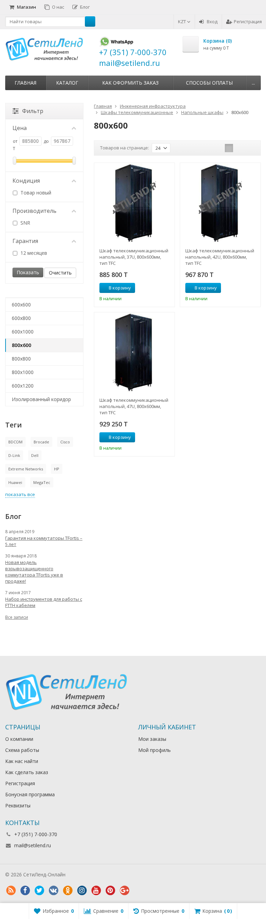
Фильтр (32, 111)
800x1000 (23, 372)
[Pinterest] (110, 890)
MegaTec (41, 482)
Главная (25, 82)
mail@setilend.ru (32, 845)
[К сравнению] (156, 288)
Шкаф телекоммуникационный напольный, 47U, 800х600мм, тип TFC (133, 406)
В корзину (120, 288)
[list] (240, 148)
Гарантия (25, 240)
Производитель (34, 210)
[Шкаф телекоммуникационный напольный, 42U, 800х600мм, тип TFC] (220, 203)
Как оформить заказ (130, 82)
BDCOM (15, 441)
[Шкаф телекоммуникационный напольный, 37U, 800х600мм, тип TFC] (134, 203)
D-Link (14, 455)
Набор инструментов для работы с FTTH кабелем (43, 602)
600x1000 (23, 331)
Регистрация (248, 21)
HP (56, 468)
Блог (85, 7)
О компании (19, 739)
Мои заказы (152, 739)
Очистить (60, 272)
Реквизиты (17, 805)
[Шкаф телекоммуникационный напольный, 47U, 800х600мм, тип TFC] (134, 352)
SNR (24, 222)
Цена (19, 127)
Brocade (41, 441)
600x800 (21, 318)
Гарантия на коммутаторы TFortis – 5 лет (43, 541)
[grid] (229, 148)
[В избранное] (167, 288)
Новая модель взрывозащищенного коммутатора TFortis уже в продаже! (34, 571)
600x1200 (23, 385)
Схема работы (22, 750)
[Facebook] (24, 890)
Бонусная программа (30, 794)
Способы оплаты (209, 82)
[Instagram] (81, 890)
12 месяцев (33, 253)
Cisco (65, 441)
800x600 (21, 345)
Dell (34, 455)
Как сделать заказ (26, 772)
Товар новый (35, 192)
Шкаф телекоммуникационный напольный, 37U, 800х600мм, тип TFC (133, 257)
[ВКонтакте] (53, 890)
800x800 (21, 358)
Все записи (16, 617)
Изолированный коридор (41, 399)
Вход (212, 21)
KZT (182, 21)
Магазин (26, 7)
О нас (58, 7)
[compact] (250, 148)
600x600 (21, 304)
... (253, 82)
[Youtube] (95, 890)
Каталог (67, 82)
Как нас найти (21, 761)
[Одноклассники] (67, 890)
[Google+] (124, 890)
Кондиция (26, 180)
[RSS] (10, 890)
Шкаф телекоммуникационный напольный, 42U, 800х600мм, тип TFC (219, 257)
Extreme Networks (25, 468)
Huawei (15, 482)
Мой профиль (154, 750)
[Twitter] (39, 890)
